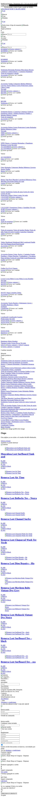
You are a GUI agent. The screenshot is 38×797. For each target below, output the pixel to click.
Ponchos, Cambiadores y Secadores (24, 256)
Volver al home (6, 441)
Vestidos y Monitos (24, 387)
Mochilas (4, 181)
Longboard (27, 242)
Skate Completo (11, 293)
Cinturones (17, 84)
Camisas (10, 71)
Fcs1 (11, 268)
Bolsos (14, 85)
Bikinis (8, 115)
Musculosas (25, 70)
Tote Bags (9, 180)
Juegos (9, 85)
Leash (26, 258)
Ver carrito (4, 772)
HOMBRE (4, 49)
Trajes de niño (22, 405)
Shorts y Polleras (13, 113)
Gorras (13, 343)
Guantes (17, 232)
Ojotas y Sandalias (24, 207)
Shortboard (9, 242)
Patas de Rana (5, 258)
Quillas (3, 260)
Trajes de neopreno (7, 73)
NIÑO (3, 133)
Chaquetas (30, 232)
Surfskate (4, 306)
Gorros (18, 85)
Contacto (17, 347)
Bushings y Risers (12, 305)
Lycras (9, 145)
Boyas (18, 343)
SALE (3, 345)
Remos (10, 254)
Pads (22, 258)
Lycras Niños (18, 279)
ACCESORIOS (6, 147)
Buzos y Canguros (19, 71)
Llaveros (4, 85)
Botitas (27, 230)
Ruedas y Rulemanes (20, 303)
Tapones (4, 343)
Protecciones (5, 319)
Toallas (10, 84)
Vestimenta (4, 61)
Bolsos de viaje (19, 181)
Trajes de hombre (19, 230)
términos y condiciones (13, 750)
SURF (3, 209)
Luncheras (22, 180)
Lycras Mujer (9, 279)
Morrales (15, 180)
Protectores (21, 127)
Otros (2, 159)
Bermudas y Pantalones (25, 143)
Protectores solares (27, 85)
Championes (13, 207)
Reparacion (31, 258)
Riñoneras (29, 180)
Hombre (15, 341)
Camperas (4, 71)
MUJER (4, 91)
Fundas (32, 254)
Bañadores (4, 333)
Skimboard (16, 242)
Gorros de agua (18, 192)
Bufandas (33, 127)
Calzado (16, 73)
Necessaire (10, 181)
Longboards (5, 308)
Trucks (10, 303)
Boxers (31, 70)
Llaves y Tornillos (25, 422)
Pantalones (29, 71)
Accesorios (4, 75)
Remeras (18, 70)
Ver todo (3, 89)
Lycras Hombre (28, 279)
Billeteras (29, 84)
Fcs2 (7, 268)
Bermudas (11, 70)
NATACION (5, 320)
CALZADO (5, 197)
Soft (5, 244)
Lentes (7, 87)
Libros (3, 87)
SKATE (3, 282)
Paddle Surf (30, 409)
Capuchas (23, 232)
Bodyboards (20, 244)
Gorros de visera (28, 192)
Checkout (4, 781)
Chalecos (30, 112)
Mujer (10, 341)
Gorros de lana (5, 193)
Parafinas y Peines (7, 256)
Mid (21, 242)
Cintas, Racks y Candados (21, 254)
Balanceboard (11, 244)
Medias (23, 84)
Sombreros (9, 192)
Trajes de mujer (9, 232)
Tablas (3, 234)
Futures (15, 268)
